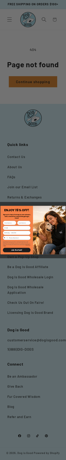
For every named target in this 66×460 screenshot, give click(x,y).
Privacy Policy (27, 244)
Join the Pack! (16, 250)
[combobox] (5, 238)
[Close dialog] (63, 207)
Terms (5, 245)
